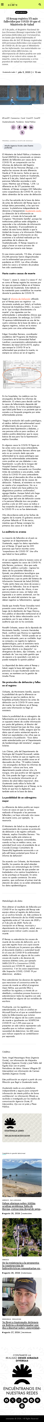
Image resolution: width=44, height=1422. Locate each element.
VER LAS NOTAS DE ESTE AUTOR (17, 1136)
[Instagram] (19, 1400)
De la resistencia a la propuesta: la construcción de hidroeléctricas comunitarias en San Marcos (21, 1267)
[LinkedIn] (31, 127)
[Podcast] (37, 1400)
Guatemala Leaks (8, 72)
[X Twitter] (22, 132)
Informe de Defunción (20, 298)
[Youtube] (25, 1400)
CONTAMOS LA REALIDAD (22, 1358)
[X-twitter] (13, 1400)
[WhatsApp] (13, 127)
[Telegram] (31, 1400)
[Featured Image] (22, 1178)
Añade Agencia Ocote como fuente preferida (19, 147)
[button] (2, 4)
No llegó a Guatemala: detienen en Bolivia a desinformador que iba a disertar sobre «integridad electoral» (20, 1326)
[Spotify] (22, 1406)
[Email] (25, 127)
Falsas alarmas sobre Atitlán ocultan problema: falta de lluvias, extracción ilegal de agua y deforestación (21, 1207)
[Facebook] (19, 127)
